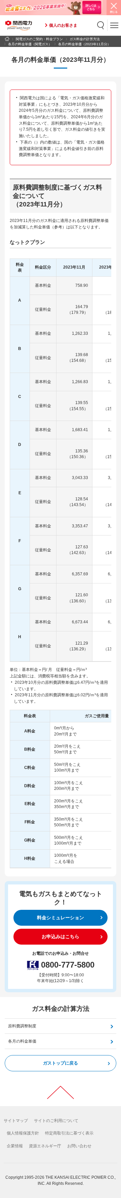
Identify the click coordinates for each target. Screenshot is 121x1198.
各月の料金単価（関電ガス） (30, 44)
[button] (101, 25)
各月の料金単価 (22, 1041)
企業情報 (15, 1146)
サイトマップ (16, 1120)
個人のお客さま (63, 25)
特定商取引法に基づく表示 (69, 1133)
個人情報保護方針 (23, 1133)
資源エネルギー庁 (45, 1146)
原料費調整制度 (22, 1026)
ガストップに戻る (60, 1063)
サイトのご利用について (56, 1120)
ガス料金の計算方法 (85, 39)
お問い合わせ (79, 1146)
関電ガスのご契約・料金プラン (39, 39)
